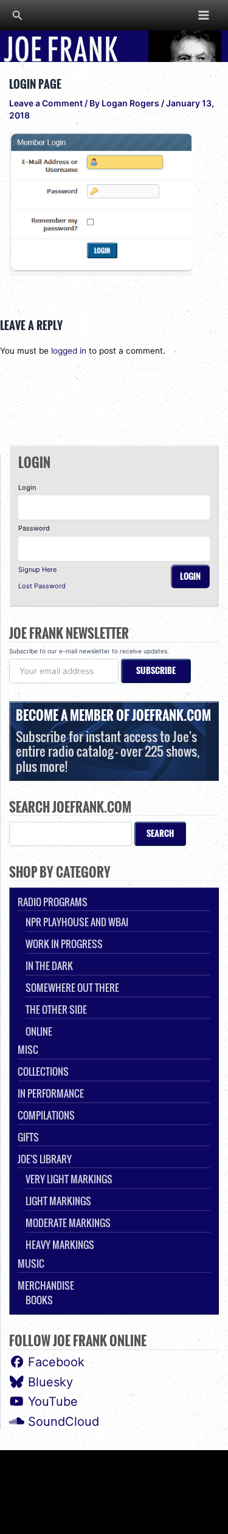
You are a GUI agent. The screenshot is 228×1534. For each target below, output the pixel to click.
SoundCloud (61, 1421)
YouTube (51, 1401)
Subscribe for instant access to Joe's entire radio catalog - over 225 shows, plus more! (113, 741)
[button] (17, 15)
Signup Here (37, 569)
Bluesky (48, 1382)
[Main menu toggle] (204, 15)
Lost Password (42, 586)
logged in (68, 351)
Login (27, 487)
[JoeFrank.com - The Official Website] (114, 45)
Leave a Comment (46, 103)
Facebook (54, 1362)
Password (34, 528)
